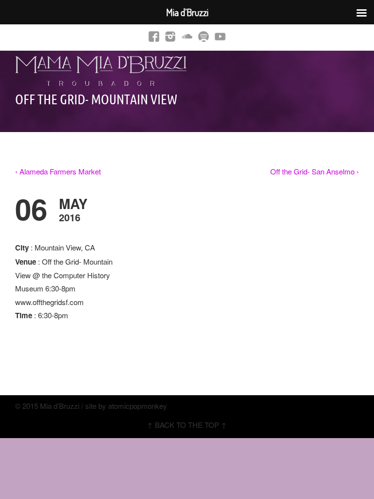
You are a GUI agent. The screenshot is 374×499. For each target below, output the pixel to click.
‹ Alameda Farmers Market (58, 171)
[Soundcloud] (187, 35)
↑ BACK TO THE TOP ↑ (187, 425)
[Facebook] (154, 35)
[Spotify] (203, 35)
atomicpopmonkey (137, 406)
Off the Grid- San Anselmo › (314, 171)
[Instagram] (170, 35)
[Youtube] (220, 35)
